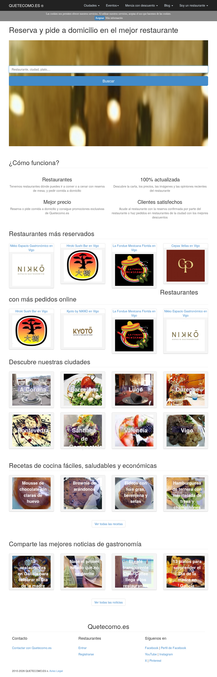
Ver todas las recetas (109, 524)
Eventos (111, 5)
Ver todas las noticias (108, 602)
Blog (167, 5)
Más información (114, 18)
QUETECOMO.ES (26, 5)
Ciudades (90, 5)
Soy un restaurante (192, 5)
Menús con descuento (140, 5)
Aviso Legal (56, 671)
